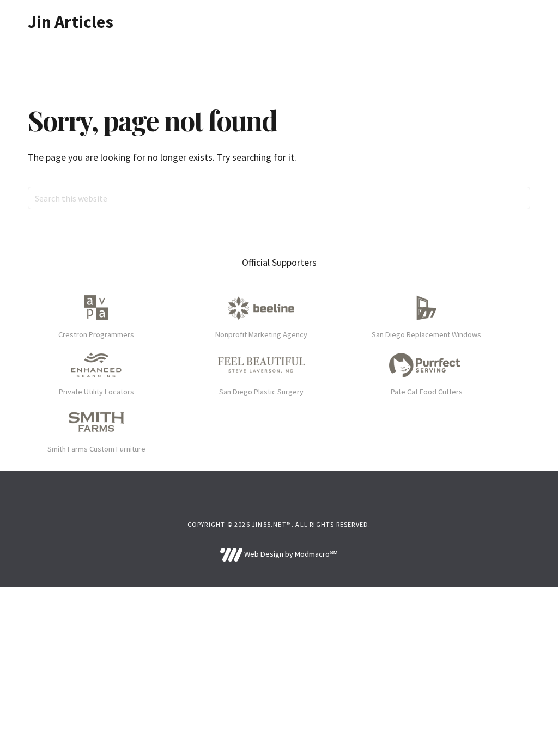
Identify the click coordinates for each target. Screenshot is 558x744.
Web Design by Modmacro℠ (289, 554)
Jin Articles (70, 22)
